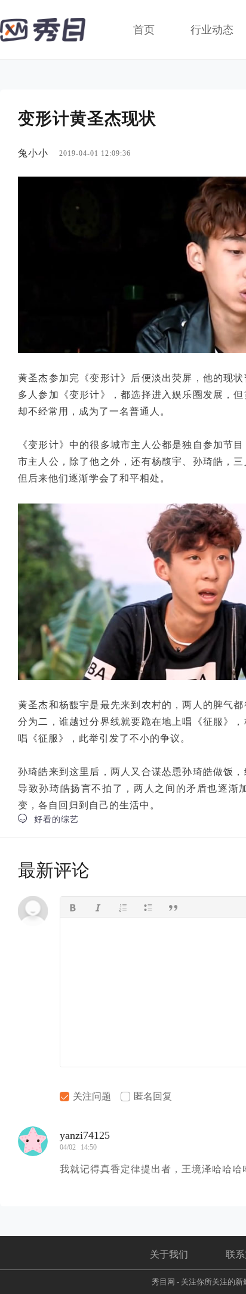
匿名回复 (151, 1096)
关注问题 (90, 1096)
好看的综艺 (48, 819)
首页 (144, 30)
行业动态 (211, 30)
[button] (72, 907)
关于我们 (169, 1254)
